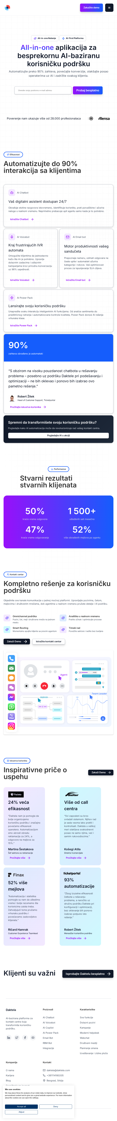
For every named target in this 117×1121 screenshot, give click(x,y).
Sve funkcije (86, 1017)
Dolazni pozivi (87, 1022)
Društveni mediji (88, 1043)
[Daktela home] (7, 8)
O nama (10, 1070)
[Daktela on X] (17, 1037)
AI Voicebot (49, 1022)
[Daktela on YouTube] (33, 1037)
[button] (109, 8)
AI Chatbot (48, 1017)
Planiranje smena (89, 1048)
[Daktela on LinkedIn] (9, 1037)
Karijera (10, 1075)
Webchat (84, 1037)
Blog (8, 1080)
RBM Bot (47, 1043)
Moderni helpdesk (89, 1032)
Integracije (48, 1048)
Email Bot (48, 1037)
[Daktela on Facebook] (25, 1037)
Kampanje (85, 1027)
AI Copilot (48, 1027)
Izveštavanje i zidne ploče (94, 1053)
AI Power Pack (50, 1032)
